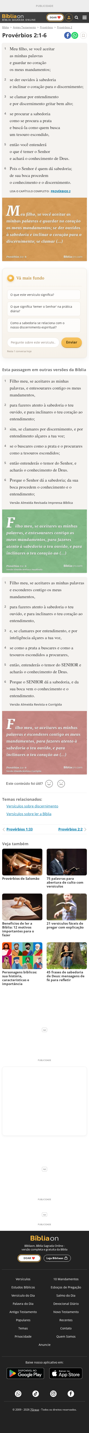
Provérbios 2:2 (70, 829)
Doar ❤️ (29, 1258)
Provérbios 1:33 (19, 829)
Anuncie (45, 1345)
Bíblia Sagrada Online (19, 19)
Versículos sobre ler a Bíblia (28, 814)
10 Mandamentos (66, 1279)
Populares (23, 1320)
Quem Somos (66, 1336)
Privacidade (23, 1336)
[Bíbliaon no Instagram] (53, 1393)
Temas (23, 1328)
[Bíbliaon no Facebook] (71, 1393)
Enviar (71, 342)
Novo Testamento (66, 1312)
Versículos (23, 1279)
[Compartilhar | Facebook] (67, 35)
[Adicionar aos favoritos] (83, 35)
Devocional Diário (66, 1304)
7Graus (34, 1409)
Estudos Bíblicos (23, 1287)
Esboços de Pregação (66, 1287)
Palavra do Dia (23, 1304)
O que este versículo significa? (32, 295)
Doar (55, 17)
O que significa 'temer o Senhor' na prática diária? (41, 308)
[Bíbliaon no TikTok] (35, 1393)
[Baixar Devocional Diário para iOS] (65, 1374)
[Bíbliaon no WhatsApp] (18, 1393)
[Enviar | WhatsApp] (74, 35)
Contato (66, 1328)
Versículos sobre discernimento (32, 806)
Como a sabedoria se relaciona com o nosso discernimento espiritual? (37, 325)
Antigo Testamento (23, 1312)
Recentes (66, 1320)
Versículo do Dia (23, 1295)
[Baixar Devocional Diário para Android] (25, 1374)
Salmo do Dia (65, 1295)
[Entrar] (69, 17)
